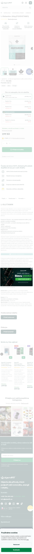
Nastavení (16, 544)
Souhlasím (16, 550)
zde (27, 539)
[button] (16, 279)
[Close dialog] (31, 268)
